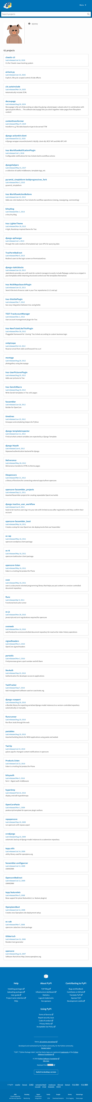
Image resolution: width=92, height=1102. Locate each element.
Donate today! (46, 1048)
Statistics (46, 995)
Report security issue (46, 1017)
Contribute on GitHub (75, 992)
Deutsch (67, 1085)
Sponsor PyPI (76, 998)
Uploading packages (15, 992)
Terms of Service (45, 1014)
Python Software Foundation (48, 1058)
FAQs (16, 1001)
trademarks (64, 1052)
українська (51, 1085)
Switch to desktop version (46, 1072)
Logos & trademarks (46, 998)
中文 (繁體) (84, 1085)
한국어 (58, 1087)
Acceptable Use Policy (45, 1026)
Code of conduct (45, 1020)
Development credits (75, 1001)
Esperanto (51, 1087)
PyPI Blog (45, 989)
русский (37, 1087)
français (24, 1085)
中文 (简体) (75, 1085)
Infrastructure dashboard (45, 992)
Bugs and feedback (76, 989)
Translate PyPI (75, 995)
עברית (44, 1087)
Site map (46, 1061)
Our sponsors (46, 1001)
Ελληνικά (60, 1085)
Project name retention (15, 998)
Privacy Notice (45, 1023)
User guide (15, 995)
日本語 (31, 1085)
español (17, 1085)
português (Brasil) (40, 1085)
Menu (82, 5)
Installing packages (15, 989)
